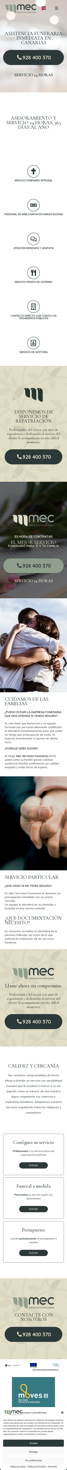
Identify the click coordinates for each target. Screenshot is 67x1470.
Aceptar (34, 1443)
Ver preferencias (33, 1460)
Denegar (33, 1451)
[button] (62, 1412)
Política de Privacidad (37, 1466)
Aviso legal (52, 1466)
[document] (33, 735)
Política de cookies (18, 1466)
